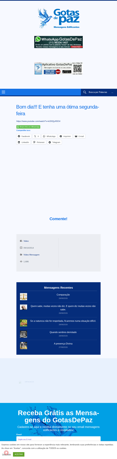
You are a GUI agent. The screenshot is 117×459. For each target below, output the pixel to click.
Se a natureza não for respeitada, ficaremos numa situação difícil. (63, 321)
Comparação (63, 294)
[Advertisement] (58, 184)
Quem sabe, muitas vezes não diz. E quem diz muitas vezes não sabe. (63, 308)
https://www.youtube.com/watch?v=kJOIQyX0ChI (38, 121)
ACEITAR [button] (19, 454)
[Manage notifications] (6, 452)
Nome (19, 429)
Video (26, 241)
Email (19, 417)
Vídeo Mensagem (32, 255)
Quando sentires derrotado (63, 332)
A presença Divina (63, 343)
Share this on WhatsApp (30, 127)
